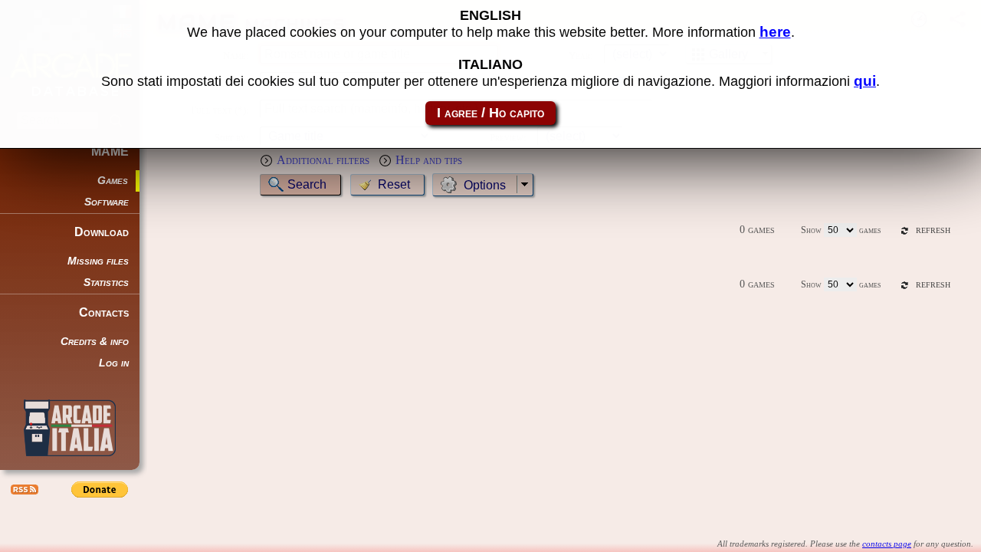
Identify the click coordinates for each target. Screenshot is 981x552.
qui (865, 81)
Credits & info (95, 341)
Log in (114, 363)
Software (106, 202)
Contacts (104, 312)
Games (112, 180)
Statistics (106, 282)
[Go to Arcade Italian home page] (70, 427)
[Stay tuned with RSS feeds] (23, 489)
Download (101, 231)
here (775, 32)
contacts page (886, 543)
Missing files (98, 261)
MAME (110, 151)
